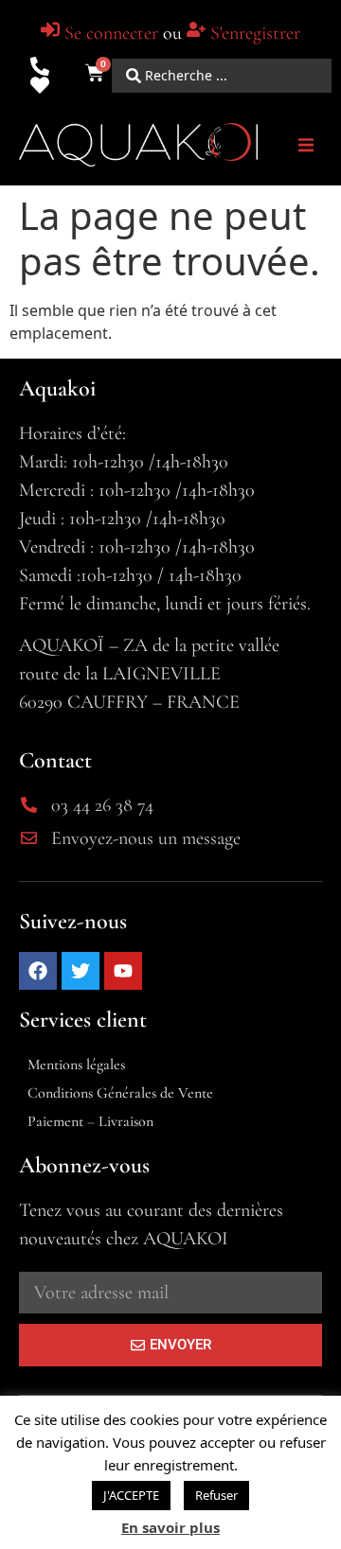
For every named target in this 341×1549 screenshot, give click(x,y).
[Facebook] (38, 971)
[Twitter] (80, 971)
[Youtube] (123, 971)
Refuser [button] (216, 1495)
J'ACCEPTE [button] (131, 1495)
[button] (305, 145)
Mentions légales (76, 1064)
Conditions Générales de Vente (120, 1092)
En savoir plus (170, 1527)
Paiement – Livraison (90, 1121)
